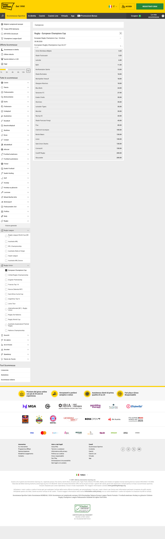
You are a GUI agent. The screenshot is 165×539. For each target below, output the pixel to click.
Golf (101, 497)
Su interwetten (23, 447)
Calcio (29, 495)
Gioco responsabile (57, 456)
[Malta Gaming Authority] (29, 406)
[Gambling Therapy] (95, 406)
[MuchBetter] (90, 433)
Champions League (70, 497)
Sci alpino (96, 497)
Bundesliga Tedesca (89, 495)
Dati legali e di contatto (58, 463)
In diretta (92, 449)
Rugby (60, 497)
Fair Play (54, 458)
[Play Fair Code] (113, 406)
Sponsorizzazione (23, 451)
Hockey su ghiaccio (139, 495)
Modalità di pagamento (25, 454)
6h (18, 72)
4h (13, 72)
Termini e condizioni (57, 449)
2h (7, 72)
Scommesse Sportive (96, 447)
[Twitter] (134, 449)
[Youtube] (139, 449)
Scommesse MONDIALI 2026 (42, 495)
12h (23, 72)
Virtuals (91, 456)
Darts (105, 497)
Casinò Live (92, 454)
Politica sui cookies (57, 454)
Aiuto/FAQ (54, 447)
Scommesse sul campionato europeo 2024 (67, 495)
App (90, 458)
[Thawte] (134, 406)
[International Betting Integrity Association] (70, 406)
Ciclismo (149, 495)
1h (1, 72)
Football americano (126, 495)
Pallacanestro (82, 497)
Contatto (21, 456)
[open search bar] (2, 16)
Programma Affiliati (24, 449)
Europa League (101, 495)
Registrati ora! (150, 6)
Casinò (91, 451)
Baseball (90, 497)
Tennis (109, 495)
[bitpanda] (78, 433)
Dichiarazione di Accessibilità (60, 461)
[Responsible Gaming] (48, 406)
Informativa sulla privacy (59, 451)
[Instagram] (128, 449)
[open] (82, 513)
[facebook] (123, 449)
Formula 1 (115, 495)
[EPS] (67, 433)
